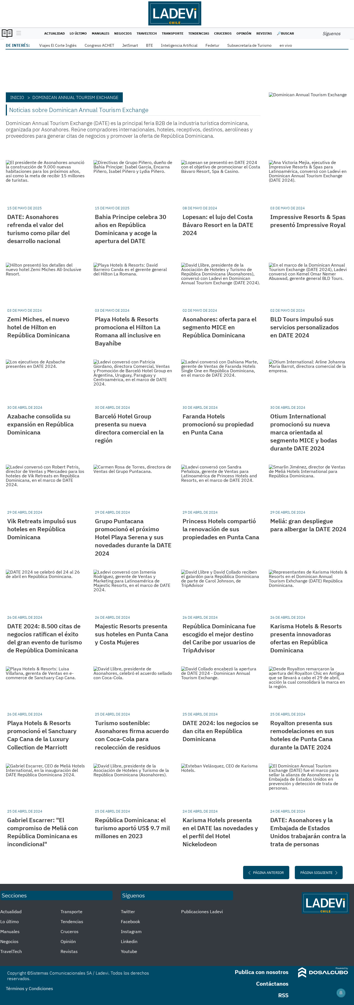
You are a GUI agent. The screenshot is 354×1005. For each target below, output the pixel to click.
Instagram (131, 931)
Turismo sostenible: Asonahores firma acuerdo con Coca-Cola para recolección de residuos (132, 735)
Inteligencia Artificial (179, 45)
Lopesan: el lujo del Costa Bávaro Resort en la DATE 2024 (218, 225)
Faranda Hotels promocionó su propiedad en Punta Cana (218, 424)
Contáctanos (272, 983)
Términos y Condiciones (29, 988)
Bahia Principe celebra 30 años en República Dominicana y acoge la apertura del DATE (130, 229)
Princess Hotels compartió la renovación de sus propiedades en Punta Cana (221, 529)
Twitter (128, 911)
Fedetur (212, 45)
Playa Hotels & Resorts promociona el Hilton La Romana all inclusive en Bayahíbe (128, 331)
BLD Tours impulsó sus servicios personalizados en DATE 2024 (304, 327)
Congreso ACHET (99, 45)
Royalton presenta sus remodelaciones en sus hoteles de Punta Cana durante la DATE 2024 (302, 735)
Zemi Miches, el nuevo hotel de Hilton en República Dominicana (38, 327)
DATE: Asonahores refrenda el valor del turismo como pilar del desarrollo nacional (38, 229)
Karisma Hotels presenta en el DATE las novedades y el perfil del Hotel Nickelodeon (220, 832)
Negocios (123, 33)
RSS (283, 995)
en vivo (286, 45)
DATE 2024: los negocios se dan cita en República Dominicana (220, 731)
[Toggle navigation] (17, 33)
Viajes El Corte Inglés (58, 45)
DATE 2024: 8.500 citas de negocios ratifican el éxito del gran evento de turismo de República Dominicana (44, 638)
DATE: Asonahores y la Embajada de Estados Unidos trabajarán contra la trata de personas (308, 832)
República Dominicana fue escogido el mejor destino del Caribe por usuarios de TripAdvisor (219, 638)
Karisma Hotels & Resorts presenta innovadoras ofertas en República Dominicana (306, 638)
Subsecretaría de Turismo (249, 45)
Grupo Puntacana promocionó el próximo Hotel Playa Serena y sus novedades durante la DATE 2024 (133, 537)
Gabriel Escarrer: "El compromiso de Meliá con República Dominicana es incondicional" (42, 832)
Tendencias (198, 33)
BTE (149, 45)
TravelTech (147, 33)
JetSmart (130, 45)
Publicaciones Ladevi (202, 911)
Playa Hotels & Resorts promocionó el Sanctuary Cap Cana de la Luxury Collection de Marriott (42, 735)
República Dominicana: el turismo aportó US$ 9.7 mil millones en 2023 (132, 828)
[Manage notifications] (341, 992)
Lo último (78, 33)
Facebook (130, 921)
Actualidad (54, 33)
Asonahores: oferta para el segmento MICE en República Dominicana (219, 327)
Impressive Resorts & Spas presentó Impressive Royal (308, 221)
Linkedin (129, 941)
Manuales (100, 33)
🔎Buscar (285, 33)
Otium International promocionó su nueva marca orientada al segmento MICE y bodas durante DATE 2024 (303, 432)
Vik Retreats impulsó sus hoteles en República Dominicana (41, 529)
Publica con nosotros (261, 972)
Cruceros (222, 33)
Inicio (17, 97)
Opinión (243, 33)
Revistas (264, 33)
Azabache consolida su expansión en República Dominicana (40, 424)
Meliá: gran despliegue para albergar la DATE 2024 (308, 525)
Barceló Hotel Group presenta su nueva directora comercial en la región (129, 428)
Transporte (172, 33)
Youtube (129, 951)
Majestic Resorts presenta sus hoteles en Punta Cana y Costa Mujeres (131, 634)
